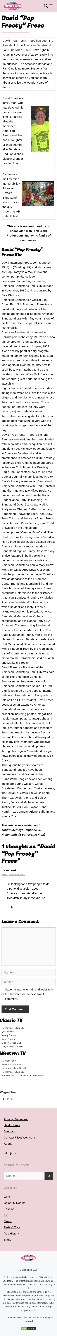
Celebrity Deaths (15, 1202)
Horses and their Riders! (14, 1068)
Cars (7, 1196)
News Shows (8, 1039)
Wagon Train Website (12, 1046)
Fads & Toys (12, 1227)
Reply (10, 907)
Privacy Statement (16, 1119)
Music (8, 1221)
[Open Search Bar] (45, 6)
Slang (7, 1239)
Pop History (11, 1233)
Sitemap (9, 1131)
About (8, 1143)
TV (6, 1215)
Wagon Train (8, 1092)
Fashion (9, 1209)
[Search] (49, 1176)
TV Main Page (9, 1060)
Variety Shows (9, 1035)
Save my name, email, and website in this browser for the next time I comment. (29, 994)
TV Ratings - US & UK (13, 1028)
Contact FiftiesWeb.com (19, 1137)
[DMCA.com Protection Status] (28, 1328)
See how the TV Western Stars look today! (23, 1075)
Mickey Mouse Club (11, 1042)
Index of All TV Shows (12, 1064)
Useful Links (12, 1125)
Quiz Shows (8, 1031)
